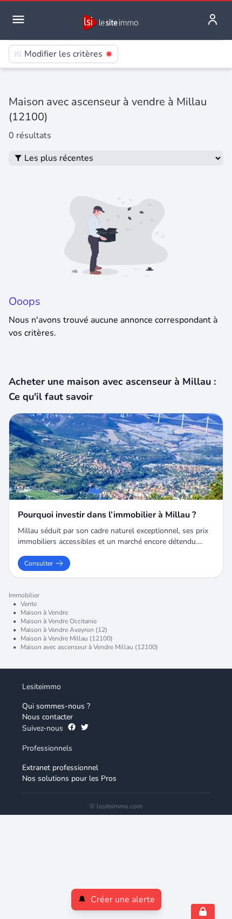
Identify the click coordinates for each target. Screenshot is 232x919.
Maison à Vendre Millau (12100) (67, 638)
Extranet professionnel (60, 768)
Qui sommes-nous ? (56, 706)
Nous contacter (47, 717)
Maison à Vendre (44, 612)
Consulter (38, 563)
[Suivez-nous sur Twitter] (84, 728)
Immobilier (24, 595)
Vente (29, 604)
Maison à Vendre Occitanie (59, 621)
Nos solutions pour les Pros (69, 778)
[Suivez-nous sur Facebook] (71, 728)
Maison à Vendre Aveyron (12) (64, 629)
